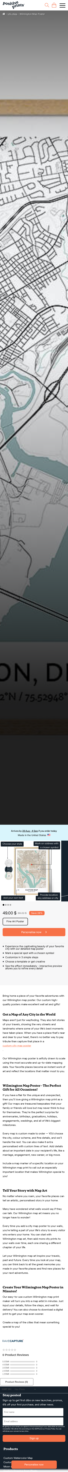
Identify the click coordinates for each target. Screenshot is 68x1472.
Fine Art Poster (15, 921)
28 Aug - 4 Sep (30, 830)
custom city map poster (17, 1045)
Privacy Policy (50, 1429)
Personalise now (34, 1464)
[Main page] (14, 5)
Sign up (34, 1438)
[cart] (54, 5)
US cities (12, 14)
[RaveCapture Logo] (13, 1341)
